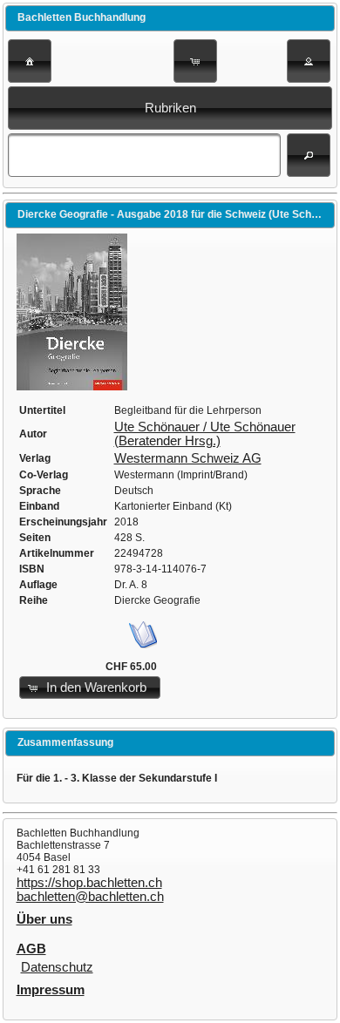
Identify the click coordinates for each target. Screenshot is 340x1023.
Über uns (44, 919)
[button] (29, 61)
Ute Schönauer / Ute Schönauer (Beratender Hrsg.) (205, 434)
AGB (31, 949)
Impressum (51, 990)
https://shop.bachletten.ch (89, 883)
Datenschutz (57, 967)
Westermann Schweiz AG (188, 458)
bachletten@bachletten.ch (90, 897)
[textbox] (144, 155)
